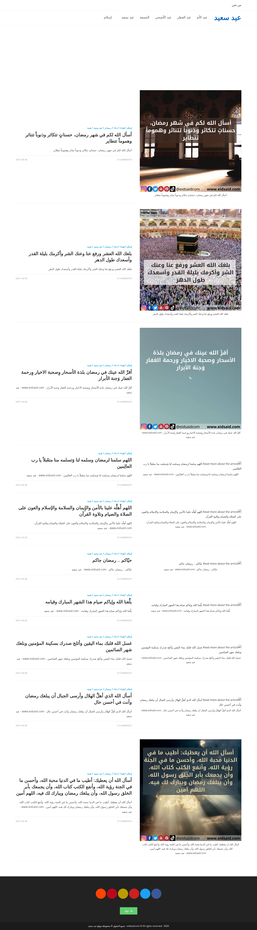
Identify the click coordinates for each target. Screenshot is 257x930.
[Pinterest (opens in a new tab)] (30, 5)
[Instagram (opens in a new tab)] (36, 5)
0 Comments (124, 159)
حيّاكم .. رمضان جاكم (112, 560)
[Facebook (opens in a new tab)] (24, 5)
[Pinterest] (112, 894)
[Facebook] (156, 894)
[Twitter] (145, 894)
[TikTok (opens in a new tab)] (47, 5)
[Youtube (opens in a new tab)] (42, 5)
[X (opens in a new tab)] (18, 5)
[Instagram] (123, 894)
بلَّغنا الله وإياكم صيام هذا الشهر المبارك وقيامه (88, 601)
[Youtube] (134, 894)
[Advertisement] (128, 52)
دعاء (116, 128)
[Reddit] (101, 894)
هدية (89, 128)
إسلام (129, 128)
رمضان (108, 128)
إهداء (122, 128)
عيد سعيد (227, 17)
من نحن (236, 5)
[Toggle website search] (93, 17)
